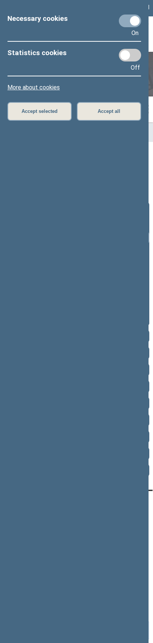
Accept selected (40, 111)
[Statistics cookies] (130, 55)
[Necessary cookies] (130, 21)
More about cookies (33, 87)
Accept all (109, 111)
